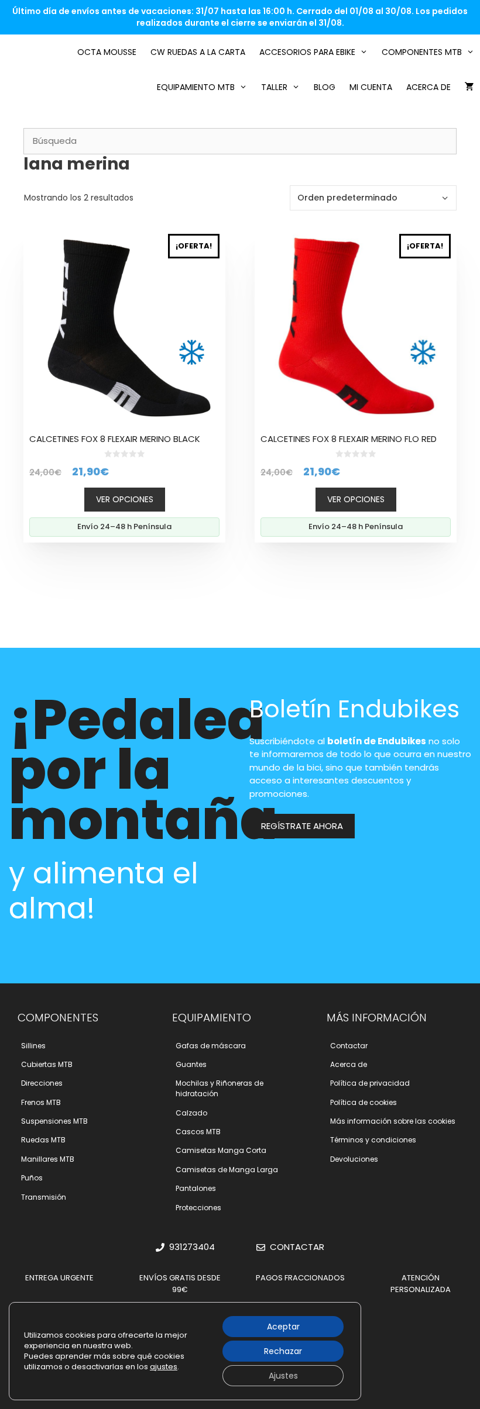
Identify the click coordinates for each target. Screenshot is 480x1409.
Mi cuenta (370, 87)
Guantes (191, 1064)
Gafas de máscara (211, 1046)
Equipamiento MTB (196, 87)
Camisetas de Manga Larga (227, 1170)
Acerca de (428, 87)
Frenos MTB (41, 1102)
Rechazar (283, 1351)
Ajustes (283, 1376)
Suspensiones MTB (54, 1121)
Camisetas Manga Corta (221, 1150)
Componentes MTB (422, 52)
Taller (274, 87)
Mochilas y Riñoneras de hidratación (219, 1088)
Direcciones (42, 1083)
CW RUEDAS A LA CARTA (197, 52)
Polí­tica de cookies (363, 1102)
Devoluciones (354, 1159)
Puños (32, 1178)
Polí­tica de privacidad (370, 1083)
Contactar (349, 1046)
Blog (324, 87)
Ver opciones (124, 499)
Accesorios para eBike (307, 52)
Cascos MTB (198, 1132)
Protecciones (198, 1208)
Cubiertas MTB (47, 1064)
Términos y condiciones (373, 1140)
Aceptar (283, 1326)
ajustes (163, 1367)
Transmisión (43, 1197)
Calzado (191, 1113)
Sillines (33, 1046)
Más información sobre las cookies (392, 1121)
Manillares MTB (47, 1159)
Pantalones (196, 1188)
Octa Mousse (106, 52)
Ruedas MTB (43, 1140)
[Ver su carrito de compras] (469, 87)
